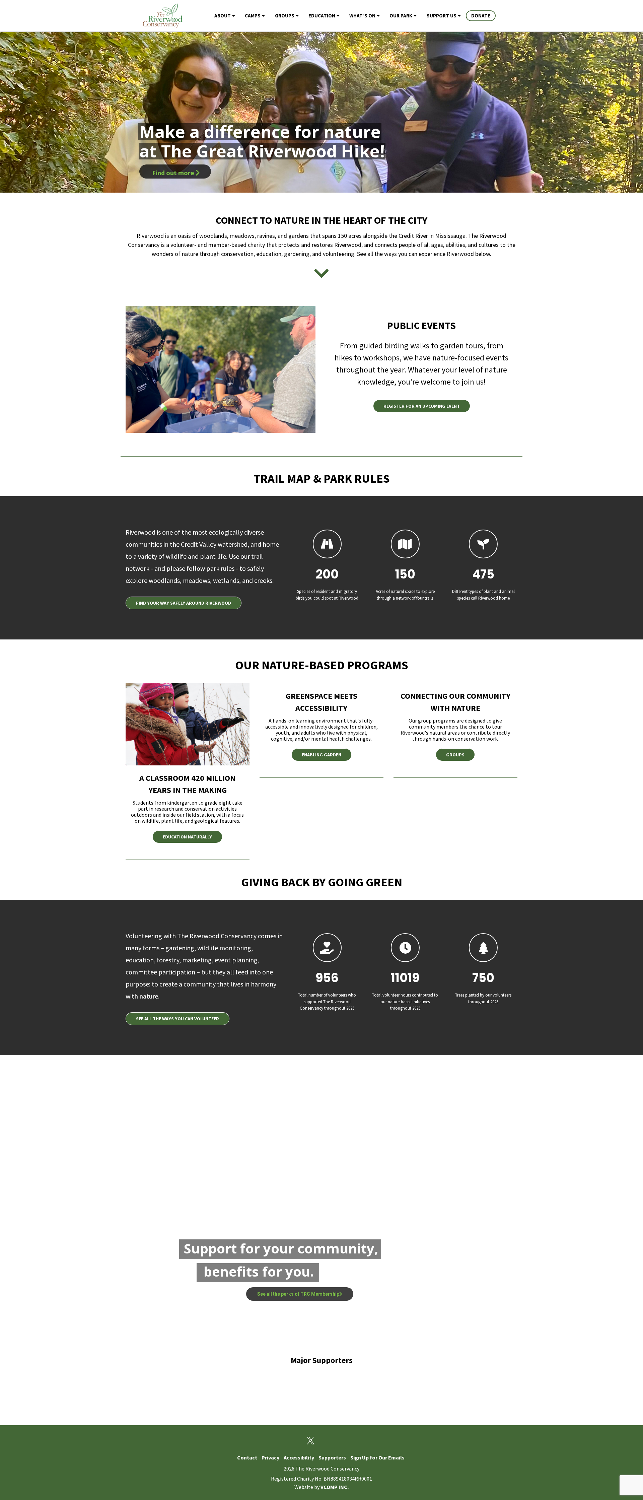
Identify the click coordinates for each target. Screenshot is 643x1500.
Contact (247, 1457)
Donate (480, 15)
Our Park (400, 15)
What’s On (362, 15)
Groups (284, 15)
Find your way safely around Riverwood (183, 603)
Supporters (332, 1457)
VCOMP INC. (334, 1487)
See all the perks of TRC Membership (298, 1294)
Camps (253, 15)
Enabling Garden (321, 755)
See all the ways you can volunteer (177, 1019)
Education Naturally (187, 837)
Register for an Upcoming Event (421, 406)
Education (321, 15)
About (222, 15)
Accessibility (299, 1457)
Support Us (441, 15)
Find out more (174, 172)
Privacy (270, 1457)
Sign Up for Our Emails (377, 1457)
